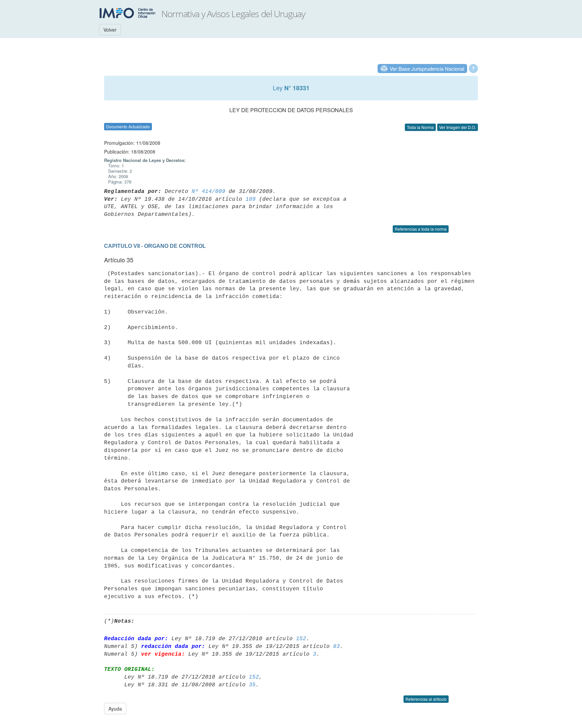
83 (336, 647)
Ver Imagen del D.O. (457, 127)
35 (252, 685)
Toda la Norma (420, 127)
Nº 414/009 (208, 192)
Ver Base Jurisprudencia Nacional (427, 68)
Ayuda (115, 708)
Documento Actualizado (128, 126)
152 (301, 639)
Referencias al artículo (426, 699)
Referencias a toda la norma (421, 229)
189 (251, 199)
